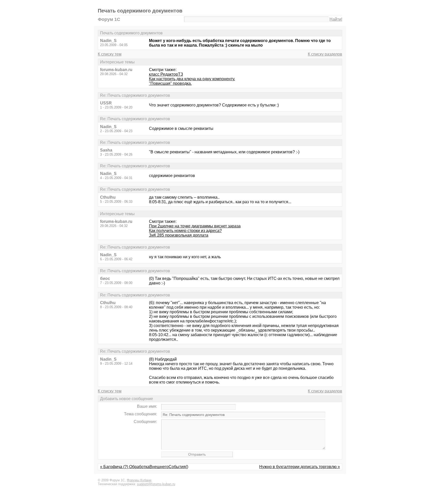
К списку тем (109, 54)
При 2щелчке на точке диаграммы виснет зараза (195, 226)
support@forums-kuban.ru (156, 484)
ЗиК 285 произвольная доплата (178, 235)
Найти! (335, 19)
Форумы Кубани (139, 480)
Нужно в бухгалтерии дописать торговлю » (299, 467)
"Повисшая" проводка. (170, 83)
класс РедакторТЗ (166, 74)
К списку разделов (325, 54)
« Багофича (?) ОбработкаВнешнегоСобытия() (144, 467)
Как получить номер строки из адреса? (185, 230)
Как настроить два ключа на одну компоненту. (192, 79)
